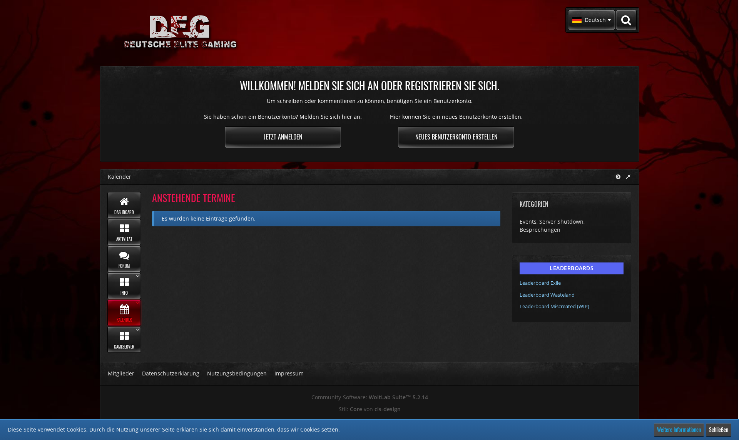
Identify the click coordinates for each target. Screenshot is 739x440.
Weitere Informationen (679, 429)
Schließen (718, 429)
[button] (591, 20)
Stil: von (370, 409)
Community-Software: (369, 397)
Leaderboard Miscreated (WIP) (554, 306)
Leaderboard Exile (540, 282)
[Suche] (626, 20)
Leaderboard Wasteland (547, 294)
